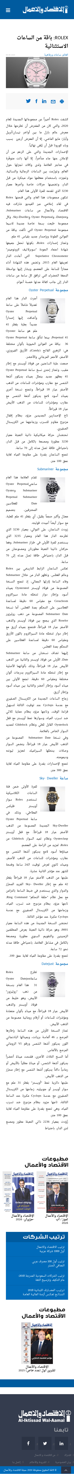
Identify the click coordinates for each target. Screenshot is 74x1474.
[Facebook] (28, 1443)
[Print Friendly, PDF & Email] (62, 102)
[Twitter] (45, 1443)
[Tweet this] (28, 102)
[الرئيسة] (45, 9)
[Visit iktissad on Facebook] (36, 102)
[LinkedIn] (61, 1443)
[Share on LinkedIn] (44, 102)
